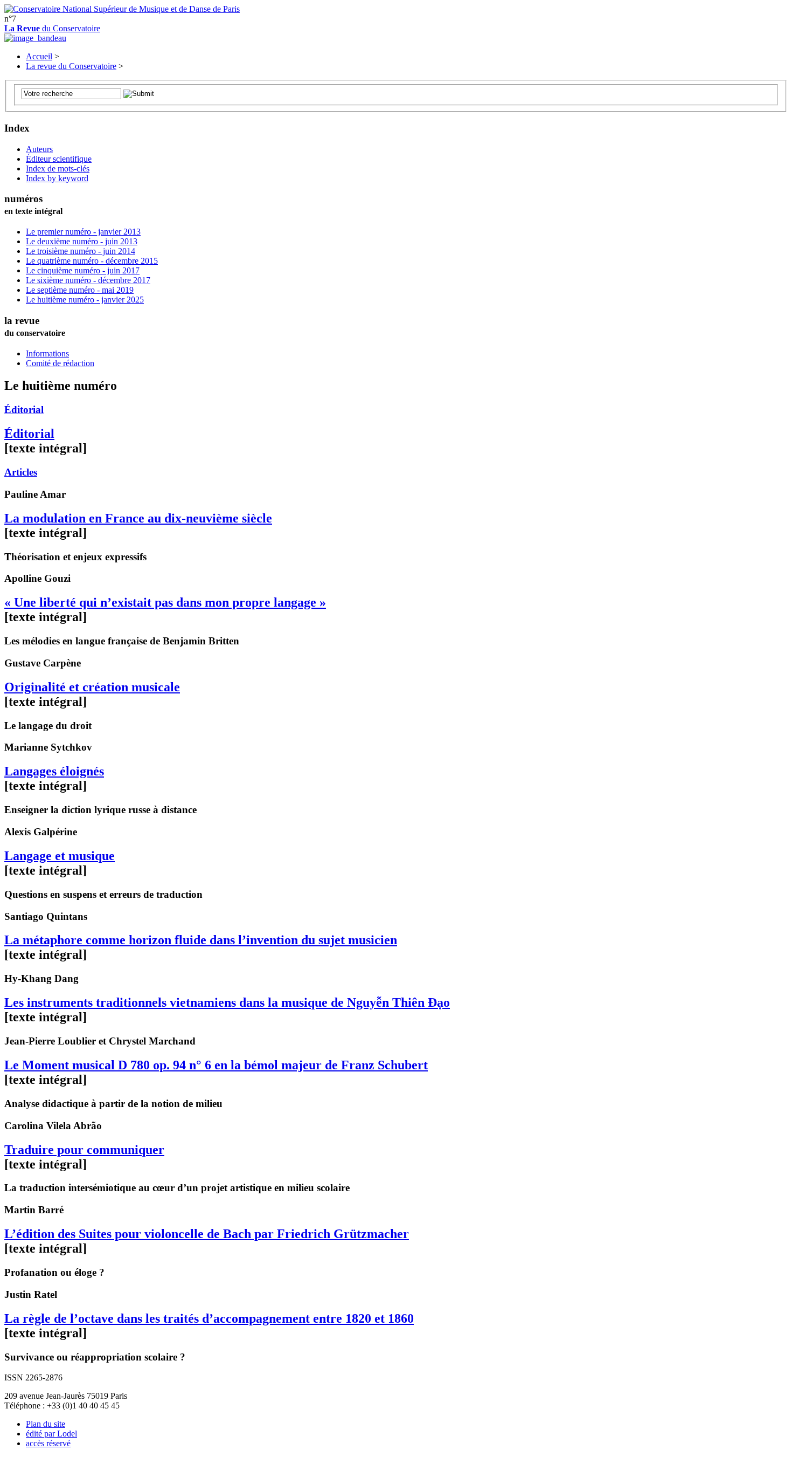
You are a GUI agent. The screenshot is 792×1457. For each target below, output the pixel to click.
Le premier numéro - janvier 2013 (83, 231)
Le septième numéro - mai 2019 (80, 289)
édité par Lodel (51, 1433)
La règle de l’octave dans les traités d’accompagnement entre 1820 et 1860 (209, 1318)
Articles (20, 472)
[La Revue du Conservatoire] (35, 38)
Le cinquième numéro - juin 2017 (83, 270)
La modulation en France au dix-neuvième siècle (138, 518)
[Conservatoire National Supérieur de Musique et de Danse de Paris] (122, 8)
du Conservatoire (52, 28)
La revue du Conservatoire (71, 66)
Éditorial (24, 409)
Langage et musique (59, 856)
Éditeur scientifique (59, 158)
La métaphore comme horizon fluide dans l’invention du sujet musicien (200, 940)
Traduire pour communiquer (84, 1150)
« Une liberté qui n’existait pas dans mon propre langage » (165, 602)
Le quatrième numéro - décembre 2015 (92, 260)
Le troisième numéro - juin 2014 (80, 251)
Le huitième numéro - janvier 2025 (85, 299)
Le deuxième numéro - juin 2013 (81, 241)
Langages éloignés (54, 771)
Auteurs (39, 149)
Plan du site (45, 1423)
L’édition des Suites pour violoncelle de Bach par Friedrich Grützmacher (206, 1234)
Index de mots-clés (57, 168)
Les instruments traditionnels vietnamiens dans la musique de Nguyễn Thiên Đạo (227, 1002)
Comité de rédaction (60, 363)
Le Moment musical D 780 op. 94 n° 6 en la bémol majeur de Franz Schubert (216, 1065)
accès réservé (48, 1443)
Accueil (39, 56)
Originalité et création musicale (92, 687)
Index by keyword (57, 178)
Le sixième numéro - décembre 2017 (88, 280)
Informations (47, 353)
